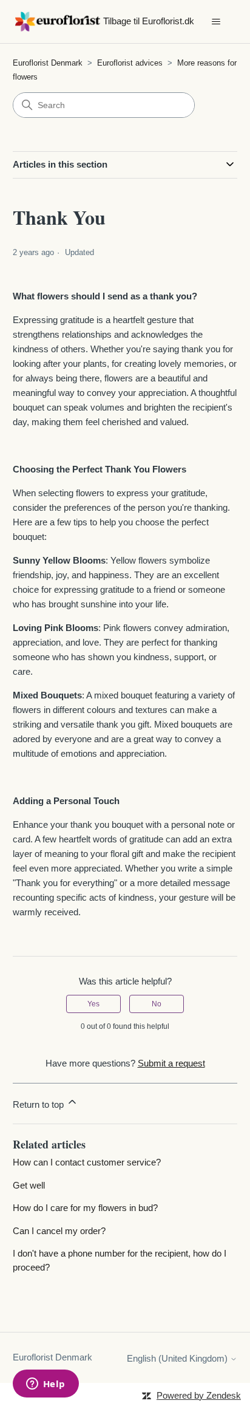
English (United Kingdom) (178, 1358)
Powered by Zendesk (199, 1395)
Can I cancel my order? (59, 1231)
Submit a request (171, 1063)
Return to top (39, 1104)
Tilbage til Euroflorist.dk (148, 21)
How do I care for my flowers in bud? (85, 1208)
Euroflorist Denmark (48, 62)
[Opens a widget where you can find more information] (45, 1385)
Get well (29, 1185)
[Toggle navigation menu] (215, 22)
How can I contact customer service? (87, 1162)
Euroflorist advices (131, 62)
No (156, 1004)
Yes (93, 1004)
